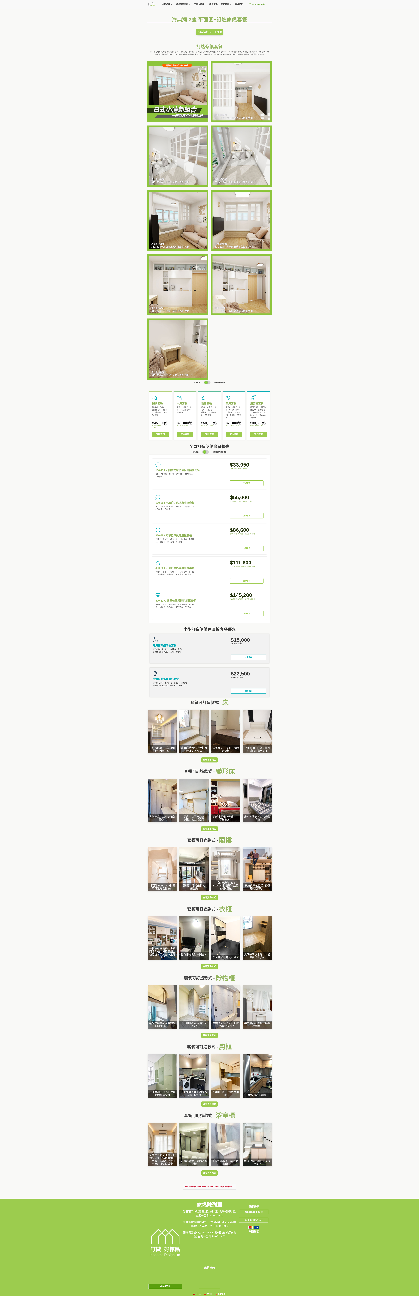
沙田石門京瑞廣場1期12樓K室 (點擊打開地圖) (209, 1211)
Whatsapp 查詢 (254, 1211)
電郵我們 (254, 1206)
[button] (167, 4)
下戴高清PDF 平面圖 (209, 31)
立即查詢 (160, 434)
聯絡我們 (209, 1267)
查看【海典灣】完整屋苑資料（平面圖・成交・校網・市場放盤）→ (209, 1187)
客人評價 (165, 1286)
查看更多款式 (209, 760)
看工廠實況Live (254, 1220)
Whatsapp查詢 (258, 4)
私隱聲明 (254, 1231)
